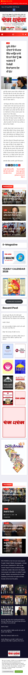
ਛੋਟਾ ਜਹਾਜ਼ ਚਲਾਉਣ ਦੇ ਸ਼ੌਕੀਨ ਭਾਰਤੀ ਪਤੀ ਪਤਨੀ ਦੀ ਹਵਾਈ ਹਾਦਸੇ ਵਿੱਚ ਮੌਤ (13, 528)
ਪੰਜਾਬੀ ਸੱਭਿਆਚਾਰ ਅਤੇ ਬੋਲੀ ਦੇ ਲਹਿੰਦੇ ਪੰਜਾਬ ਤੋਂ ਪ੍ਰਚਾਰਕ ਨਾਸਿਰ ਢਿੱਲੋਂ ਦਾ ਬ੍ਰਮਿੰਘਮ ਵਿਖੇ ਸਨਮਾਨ (13, 337)
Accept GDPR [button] (19, 671)
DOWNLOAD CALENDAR (14, 301)
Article (5, 508)
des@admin (17, 201)
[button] (23, 34)
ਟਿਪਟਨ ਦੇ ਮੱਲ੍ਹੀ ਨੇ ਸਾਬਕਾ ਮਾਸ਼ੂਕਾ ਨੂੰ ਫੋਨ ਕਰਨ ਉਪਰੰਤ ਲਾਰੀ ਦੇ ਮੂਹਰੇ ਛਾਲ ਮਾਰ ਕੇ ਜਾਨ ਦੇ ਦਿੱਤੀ (20, 173)
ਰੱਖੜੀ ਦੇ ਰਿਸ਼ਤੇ (6, 322)
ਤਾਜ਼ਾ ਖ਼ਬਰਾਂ (6, 489)
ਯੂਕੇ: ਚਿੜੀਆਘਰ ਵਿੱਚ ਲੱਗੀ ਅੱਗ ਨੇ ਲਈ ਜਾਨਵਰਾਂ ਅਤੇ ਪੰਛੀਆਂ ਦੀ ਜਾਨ (8, 171)
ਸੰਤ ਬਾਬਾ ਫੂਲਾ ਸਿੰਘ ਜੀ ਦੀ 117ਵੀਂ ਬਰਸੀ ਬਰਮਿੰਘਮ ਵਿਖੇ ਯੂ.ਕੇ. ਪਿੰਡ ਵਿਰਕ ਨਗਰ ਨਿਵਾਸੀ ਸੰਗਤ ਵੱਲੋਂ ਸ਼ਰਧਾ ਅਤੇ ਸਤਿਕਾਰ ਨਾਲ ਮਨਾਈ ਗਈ (14, 316)
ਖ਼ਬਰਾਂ (8, 43)
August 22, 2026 (10, 497)
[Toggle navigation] (12, 34)
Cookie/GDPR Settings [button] (8, 671)
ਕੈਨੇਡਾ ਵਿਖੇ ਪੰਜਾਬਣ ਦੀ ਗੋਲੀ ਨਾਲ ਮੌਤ (11, 332)
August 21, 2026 (10, 514)
